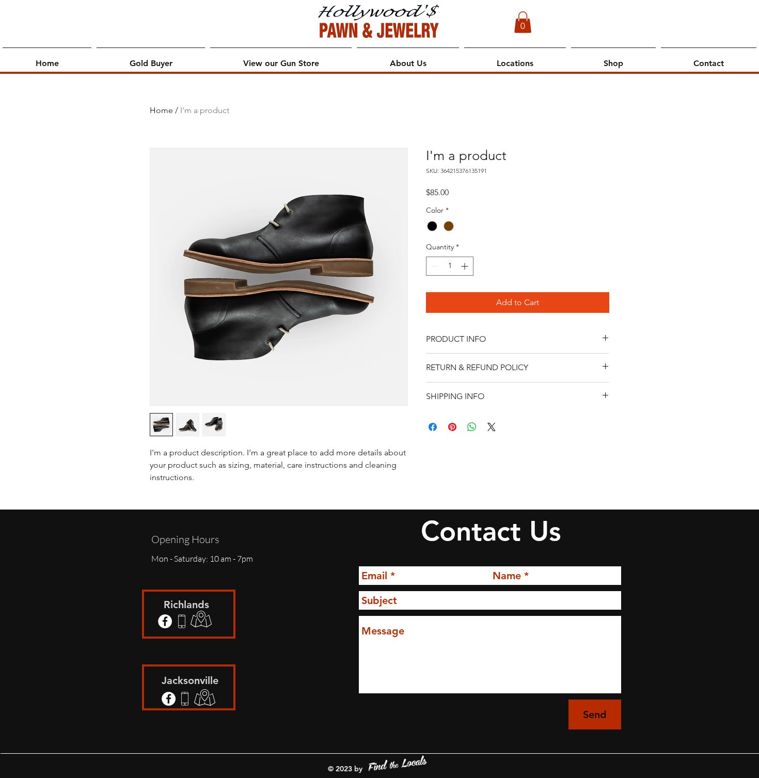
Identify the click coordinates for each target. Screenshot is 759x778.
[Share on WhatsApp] (472, 427)
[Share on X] (491, 427)
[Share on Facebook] (432, 427)
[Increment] (465, 266)
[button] (523, 22)
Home (161, 110)
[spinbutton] (449, 266)
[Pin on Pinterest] (452, 427)
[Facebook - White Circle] (165, 621)
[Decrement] (434, 266)
